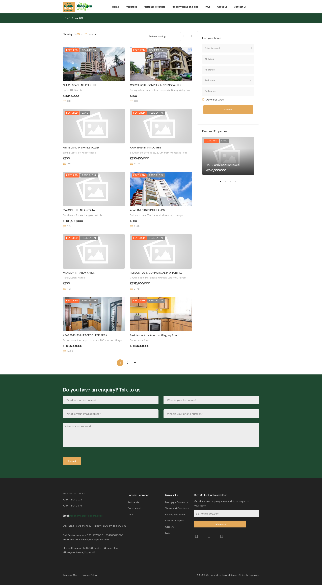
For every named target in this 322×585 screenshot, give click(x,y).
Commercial (134, 508)
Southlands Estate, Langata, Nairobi (82, 215)
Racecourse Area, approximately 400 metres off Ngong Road (97, 340)
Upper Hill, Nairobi (72, 90)
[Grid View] (191, 36)
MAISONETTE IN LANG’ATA (79, 210)
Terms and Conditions (177, 508)
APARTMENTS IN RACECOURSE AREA (85, 335)
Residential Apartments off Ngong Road (154, 335)
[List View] (184, 36)
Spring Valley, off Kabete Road (79, 152)
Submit (72, 461)
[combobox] (162, 36)
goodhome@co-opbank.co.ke (86, 515)
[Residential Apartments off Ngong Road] (161, 314)
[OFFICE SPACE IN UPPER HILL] (94, 64)
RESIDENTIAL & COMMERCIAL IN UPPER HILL (156, 272)
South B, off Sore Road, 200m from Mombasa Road (158, 152)
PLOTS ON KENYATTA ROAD (222, 165)
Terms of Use (70, 574)
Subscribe (220, 523)
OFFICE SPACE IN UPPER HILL (80, 85)
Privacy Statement (175, 514)
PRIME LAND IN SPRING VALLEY (81, 147)
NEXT (134, 362)
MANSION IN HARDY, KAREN (79, 272)
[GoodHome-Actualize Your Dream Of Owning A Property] (77, 7)
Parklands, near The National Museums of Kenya (156, 215)
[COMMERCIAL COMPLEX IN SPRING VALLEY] (161, 64)
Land (130, 514)
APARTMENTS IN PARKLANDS (147, 210)
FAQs (168, 533)
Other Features (214, 99)
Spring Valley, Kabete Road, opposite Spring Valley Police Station (165, 90)
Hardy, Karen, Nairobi (74, 277)
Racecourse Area (139, 340)
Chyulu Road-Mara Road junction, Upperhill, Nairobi (158, 277)
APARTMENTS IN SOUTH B (145, 147)
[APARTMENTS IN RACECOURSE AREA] (94, 314)
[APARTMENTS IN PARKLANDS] (161, 189)
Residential (134, 502)
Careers (169, 526)
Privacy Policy (89, 574)
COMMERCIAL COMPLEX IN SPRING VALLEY (155, 85)
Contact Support (174, 520)
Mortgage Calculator (176, 502)
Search (228, 109)
